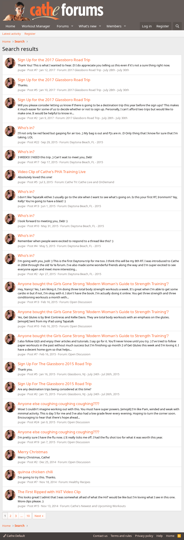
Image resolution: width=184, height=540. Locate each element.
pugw (21, 70)
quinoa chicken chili (35, 471)
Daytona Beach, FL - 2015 (86, 142)
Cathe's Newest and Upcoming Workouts (98, 506)
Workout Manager (36, 26)
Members (114, 26)
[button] (72, 26)
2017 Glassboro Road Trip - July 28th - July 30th (98, 70)
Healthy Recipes (79, 482)
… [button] (21, 516)
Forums (63, 26)
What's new (87, 26)
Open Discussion (81, 302)
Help (159, 536)
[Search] (177, 26)
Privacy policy (144, 536)
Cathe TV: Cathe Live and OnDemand (89, 182)
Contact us (100, 536)
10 (28, 516)
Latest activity (11, 34)
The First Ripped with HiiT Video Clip (49, 491)
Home (10, 26)
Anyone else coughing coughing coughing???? (58, 403)
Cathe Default (15, 536)
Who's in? (26, 127)
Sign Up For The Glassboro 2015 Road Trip (55, 363)
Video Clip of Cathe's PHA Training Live (52, 171)
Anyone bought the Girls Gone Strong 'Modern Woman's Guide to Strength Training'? (93, 283)
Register (29, 34)
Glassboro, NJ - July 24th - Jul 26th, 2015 (93, 374)
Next (38, 516)
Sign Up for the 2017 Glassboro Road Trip (54, 59)
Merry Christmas (33, 451)
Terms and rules (121, 536)
